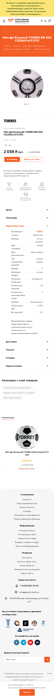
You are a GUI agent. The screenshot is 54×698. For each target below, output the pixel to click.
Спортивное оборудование (17, 387)
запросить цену (26, 468)
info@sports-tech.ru (29, 592)
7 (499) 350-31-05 (29, 585)
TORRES (39, 231)
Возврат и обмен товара (27, 542)
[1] (5, 140)
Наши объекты (27, 565)
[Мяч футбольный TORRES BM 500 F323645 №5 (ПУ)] (27, 81)
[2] (8, 140)
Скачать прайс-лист (27, 561)
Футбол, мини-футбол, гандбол (19, 392)
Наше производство (27, 503)
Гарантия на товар (27, 538)
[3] (10, 140)
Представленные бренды (27, 519)
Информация (27, 525)
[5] (16, 140)
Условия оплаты (27, 530)
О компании (27, 494)
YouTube (30, 642)
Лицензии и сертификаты (27, 515)
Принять (27, 692)
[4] (13, 140)
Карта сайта (27, 573)
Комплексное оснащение (27, 569)
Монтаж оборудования (27, 546)
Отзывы (27, 511)
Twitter (37, 642)
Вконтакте (16, 642)
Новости (27, 499)
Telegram (23, 642)
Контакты (27, 557)
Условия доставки (27, 534)
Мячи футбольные (13, 397)
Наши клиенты (27, 507)
